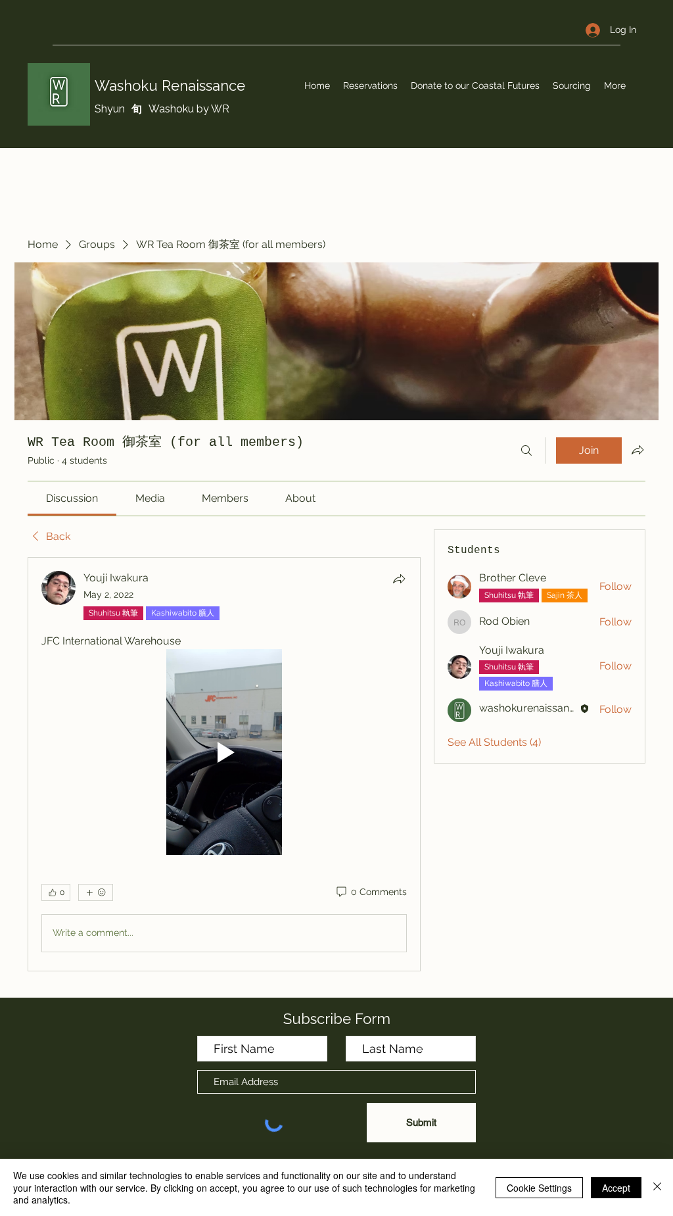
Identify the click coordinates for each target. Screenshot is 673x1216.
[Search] (526, 450)
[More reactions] (95, 892)
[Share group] (637, 450)
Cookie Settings (539, 1187)
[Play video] (224, 752)
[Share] (399, 579)
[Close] (657, 1187)
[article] (224, 764)
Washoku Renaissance (170, 85)
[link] (72, 498)
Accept (616, 1187)
